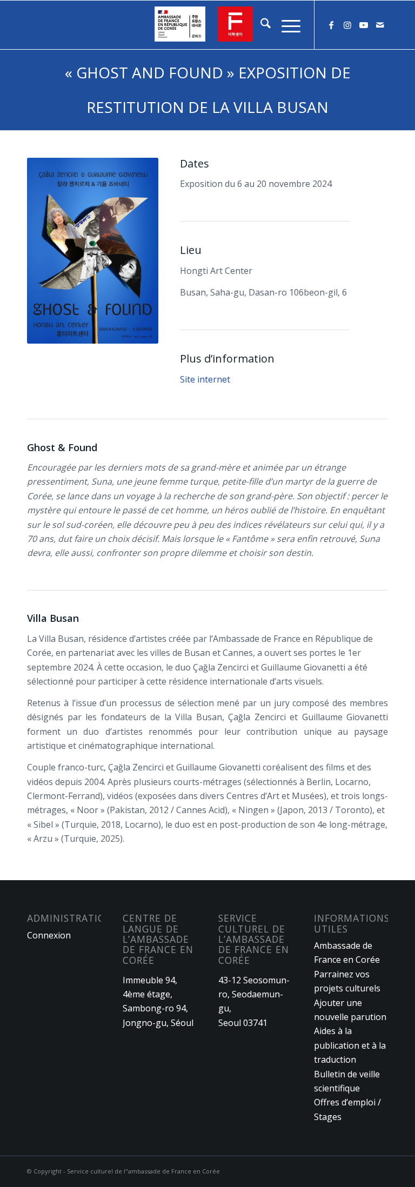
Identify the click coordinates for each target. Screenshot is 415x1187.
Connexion (49, 935)
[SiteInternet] (207, 25)
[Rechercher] (260, 25)
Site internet (205, 379)
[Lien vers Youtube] (364, 25)
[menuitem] (260, 25)
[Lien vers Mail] (380, 25)
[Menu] (285, 25)
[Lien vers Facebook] (331, 25)
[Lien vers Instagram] (347, 25)
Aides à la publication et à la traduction (350, 1045)
